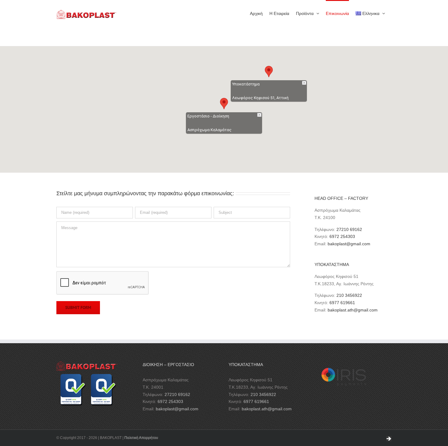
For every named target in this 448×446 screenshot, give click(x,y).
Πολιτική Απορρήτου (141, 438)
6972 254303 (342, 236)
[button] (224, 103)
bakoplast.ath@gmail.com (353, 310)
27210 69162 (349, 229)
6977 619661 (342, 302)
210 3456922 (349, 295)
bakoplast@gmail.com (349, 243)
